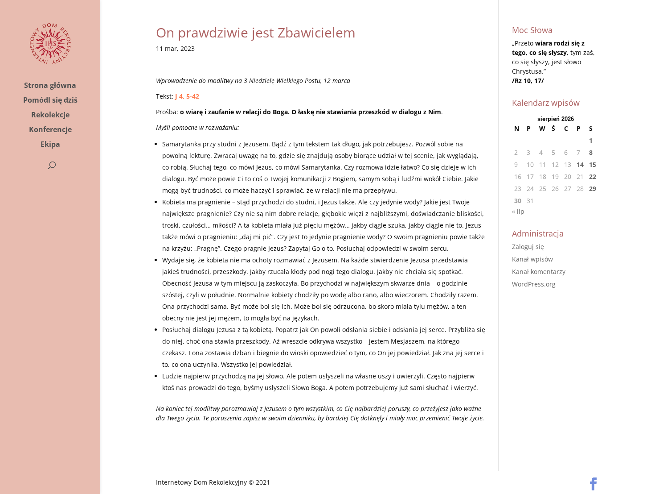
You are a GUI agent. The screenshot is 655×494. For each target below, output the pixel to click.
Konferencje (50, 130)
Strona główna (50, 86)
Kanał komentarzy (538, 271)
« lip (518, 211)
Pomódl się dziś (50, 101)
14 (580, 164)
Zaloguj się (528, 246)
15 (592, 164)
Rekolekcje (50, 116)
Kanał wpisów (532, 259)
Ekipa (50, 145)
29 (592, 188)
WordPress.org (534, 284)
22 (592, 176)
